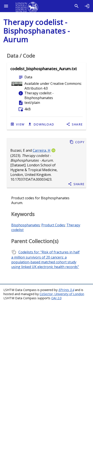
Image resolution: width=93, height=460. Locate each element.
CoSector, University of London (62, 294)
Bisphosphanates (25, 225)
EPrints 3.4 (66, 290)
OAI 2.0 (56, 298)
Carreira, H (41, 150)
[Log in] (87, 6)
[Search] (76, 6)
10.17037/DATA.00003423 (30, 179)
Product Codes (53, 225)
